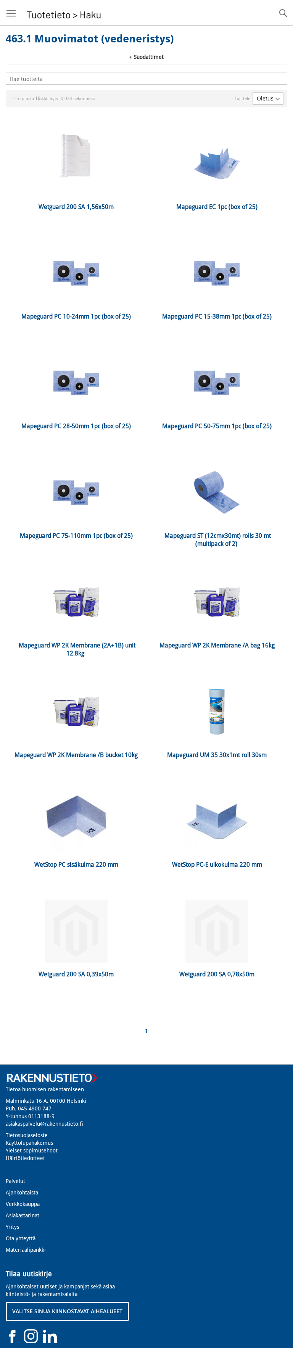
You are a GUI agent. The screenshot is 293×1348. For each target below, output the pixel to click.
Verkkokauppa (23, 1204)
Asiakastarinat (22, 1215)
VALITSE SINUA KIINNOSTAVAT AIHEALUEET (67, 1311)
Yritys (12, 1227)
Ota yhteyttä (20, 1238)
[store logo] (64, 12)
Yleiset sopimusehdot (32, 1150)
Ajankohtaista (22, 1192)
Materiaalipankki (26, 1250)
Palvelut (15, 1181)
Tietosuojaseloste (27, 1135)
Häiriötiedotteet (25, 1158)
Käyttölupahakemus (29, 1143)
